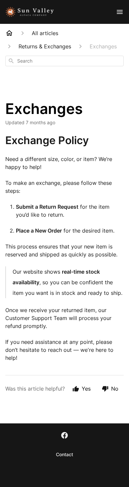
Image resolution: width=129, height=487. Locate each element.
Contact (64, 454)
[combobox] (64, 61)
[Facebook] (64, 436)
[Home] (9, 33)
